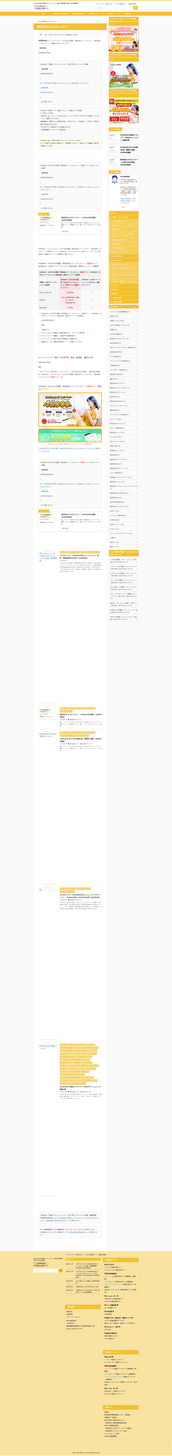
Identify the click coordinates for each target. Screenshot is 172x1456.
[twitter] (121, 207)
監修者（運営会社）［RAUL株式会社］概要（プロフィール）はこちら (128, 200)
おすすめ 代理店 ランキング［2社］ (122, 221)
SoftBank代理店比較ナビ (113, 1299)
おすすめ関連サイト (121, 4)
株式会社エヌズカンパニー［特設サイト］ (124, 225)
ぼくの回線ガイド (110, 1308)
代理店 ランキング (113, 1359)
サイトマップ (99, 4)
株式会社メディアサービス (119, 252)
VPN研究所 (108, 1314)
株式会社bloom (116, 244)
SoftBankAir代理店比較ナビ (77, 1232)
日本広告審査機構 (110, 1436)
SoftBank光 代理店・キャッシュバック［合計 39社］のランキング (66, 83)
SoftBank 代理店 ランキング (115, 1391)
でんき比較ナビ (109, 1338)
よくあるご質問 (116, 298)
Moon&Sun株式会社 (118, 248)
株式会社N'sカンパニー (76, 719)
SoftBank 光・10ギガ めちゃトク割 (87, 1286)
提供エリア (115, 293)
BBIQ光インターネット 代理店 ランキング (118, 1382)
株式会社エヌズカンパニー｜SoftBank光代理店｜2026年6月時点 (129, 162)
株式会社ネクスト (75, 744)
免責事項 (69, 1314)
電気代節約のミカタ (111, 1336)
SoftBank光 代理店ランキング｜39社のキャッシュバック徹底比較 (129, 137)
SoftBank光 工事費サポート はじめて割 (123, 281)
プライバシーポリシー (73, 1317)
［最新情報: (44, 87)
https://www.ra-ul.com (74, 1329)
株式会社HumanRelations (119, 240)
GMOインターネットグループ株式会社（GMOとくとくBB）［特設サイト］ (123, 234)
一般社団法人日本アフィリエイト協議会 (117, 1428)
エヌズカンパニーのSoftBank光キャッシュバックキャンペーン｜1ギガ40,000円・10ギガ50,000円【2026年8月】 (87, 1274)
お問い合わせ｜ (109, 4)
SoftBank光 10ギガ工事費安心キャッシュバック (124, 269)
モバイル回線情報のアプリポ (114, 1320)
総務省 (106, 1412)
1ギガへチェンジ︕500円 (119, 264)
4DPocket (107, 1329)
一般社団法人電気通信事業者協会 (115, 1423)
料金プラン (128, 14)
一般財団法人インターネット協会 (115, 1431)
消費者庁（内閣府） (111, 1417)
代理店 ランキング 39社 (60, 14)
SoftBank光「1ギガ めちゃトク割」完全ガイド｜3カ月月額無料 (88, 1291)
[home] (124, 207)
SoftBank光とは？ (77, 14)
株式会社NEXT (116, 229)
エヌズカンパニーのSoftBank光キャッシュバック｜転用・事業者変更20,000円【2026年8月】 (87, 1266)
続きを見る (65, 231)
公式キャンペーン (94, 14)
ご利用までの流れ (117, 302)
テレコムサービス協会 (111, 1433)
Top (44, 14)
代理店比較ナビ (112, 1267)
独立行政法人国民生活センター (114, 1420)
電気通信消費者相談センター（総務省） (117, 1415)
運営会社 (69, 1311)
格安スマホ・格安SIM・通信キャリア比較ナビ (119, 1323)
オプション (111, 14)
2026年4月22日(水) (46, 92)
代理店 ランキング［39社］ (120, 217)
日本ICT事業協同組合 (111, 1425)
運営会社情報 (132, 4)
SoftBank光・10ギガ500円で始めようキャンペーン (124, 276)
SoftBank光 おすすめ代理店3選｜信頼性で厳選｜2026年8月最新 (129, 149)
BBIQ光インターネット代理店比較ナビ (117, 1290)
